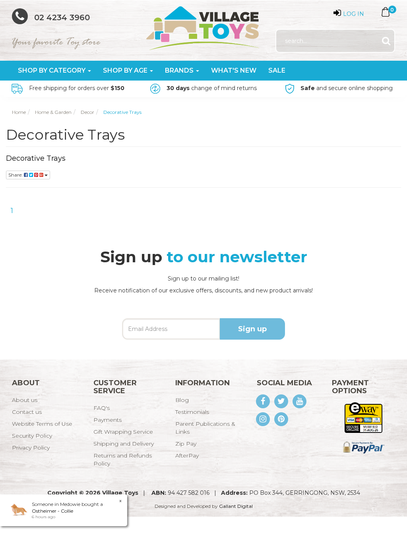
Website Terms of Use (42, 423)
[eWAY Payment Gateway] (363, 417)
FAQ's (101, 407)
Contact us (27, 411)
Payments (107, 419)
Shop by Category (52, 70)
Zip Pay (185, 443)
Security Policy (32, 435)
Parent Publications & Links (205, 427)
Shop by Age (126, 70)
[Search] (386, 41)
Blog (182, 400)
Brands (180, 70)
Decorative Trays (36, 158)
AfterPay (187, 455)
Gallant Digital (236, 506)
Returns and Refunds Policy (122, 459)
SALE (276, 70)
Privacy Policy (31, 447)
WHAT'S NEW (233, 70)
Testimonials (192, 411)
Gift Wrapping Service (123, 431)
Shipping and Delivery (123, 443)
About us (24, 400)
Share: (16, 175)
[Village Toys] (203, 25)
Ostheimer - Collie (52, 511)
